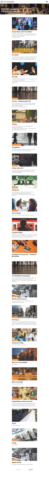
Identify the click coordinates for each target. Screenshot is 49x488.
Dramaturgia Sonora (17, 52)
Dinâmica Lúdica (16, 398)
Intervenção (15, 210)
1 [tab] (23, 13)
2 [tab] (25, 13)
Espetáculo (15, 29)
